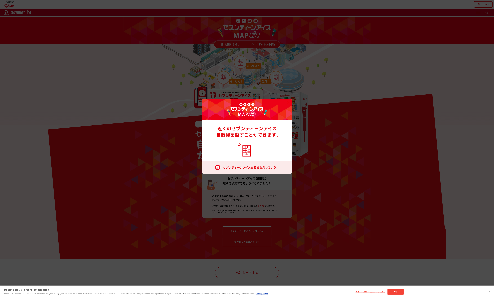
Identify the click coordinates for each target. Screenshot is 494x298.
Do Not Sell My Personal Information (370, 292)
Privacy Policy (262, 293)
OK (395, 292)
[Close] (490, 291)
